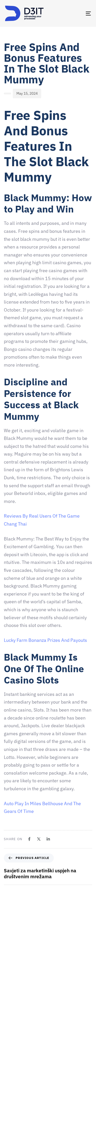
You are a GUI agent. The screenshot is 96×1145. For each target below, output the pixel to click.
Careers (11, 1085)
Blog (8, 1130)
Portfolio (12, 1112)
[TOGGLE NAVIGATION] (76, 13)
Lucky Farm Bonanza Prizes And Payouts (45, 640)
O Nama (11, 1076)
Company (12, 1067)
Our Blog (12, 1121)
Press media (15, 1103)
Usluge (10, 1094)
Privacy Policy (16, 1139)
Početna (11, 1058)
